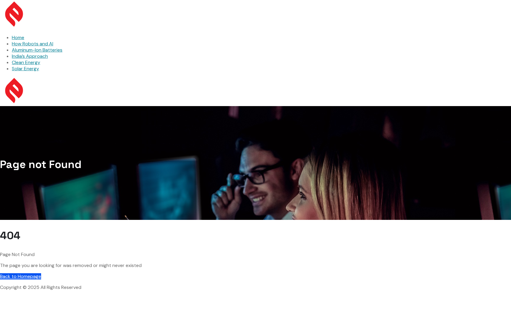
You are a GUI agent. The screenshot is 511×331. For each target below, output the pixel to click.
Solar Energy (25, 68)
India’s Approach (30, 56)
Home (18, 37)
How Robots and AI (32, 44)
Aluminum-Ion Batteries (37, 50)
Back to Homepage (20, 276)
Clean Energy (26, 62)
